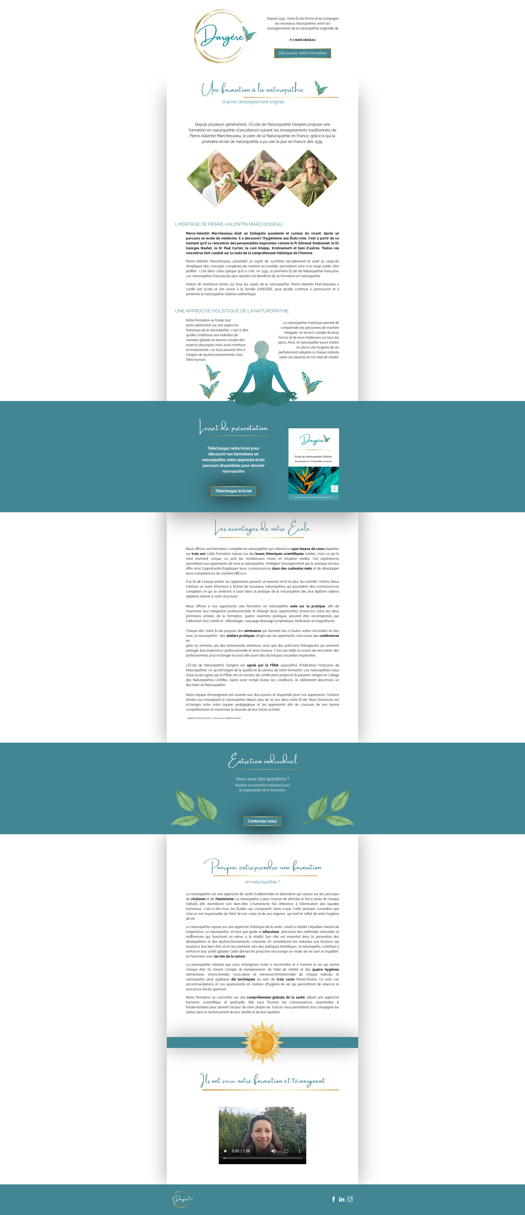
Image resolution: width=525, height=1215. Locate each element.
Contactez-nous (262, 821)
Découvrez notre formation (302, 53)
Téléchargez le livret (233, 491)
